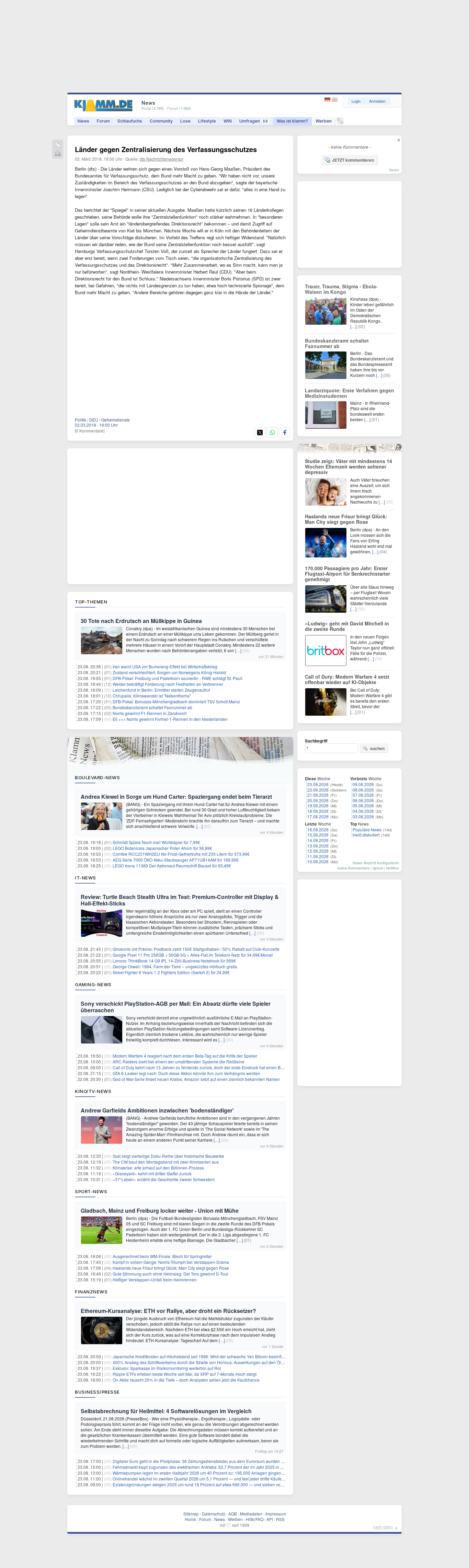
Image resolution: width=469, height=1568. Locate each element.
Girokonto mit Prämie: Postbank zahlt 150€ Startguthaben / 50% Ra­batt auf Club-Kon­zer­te (196, 949)
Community (161, 121)
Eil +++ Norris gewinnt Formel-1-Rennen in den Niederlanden (170, 719)
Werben (324, 121)
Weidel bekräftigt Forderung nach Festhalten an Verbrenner (168, 684)
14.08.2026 (318, 840)
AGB (232, 1514)
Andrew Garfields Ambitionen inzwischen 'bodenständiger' (157, 1110)
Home (190, 1519)
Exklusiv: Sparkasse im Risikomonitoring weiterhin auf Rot (167, 1368)
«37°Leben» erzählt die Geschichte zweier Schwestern (164, 1179)
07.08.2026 (363, 795)
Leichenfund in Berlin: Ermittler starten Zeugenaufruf (161, 690)
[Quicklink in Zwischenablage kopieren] (57, 145)
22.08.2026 (318, 790)
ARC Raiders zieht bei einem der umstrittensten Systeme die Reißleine (178, 1061)
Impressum (275, 1514)
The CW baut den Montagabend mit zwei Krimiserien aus (166, 1162)
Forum (103, 121)
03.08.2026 (363, 816)
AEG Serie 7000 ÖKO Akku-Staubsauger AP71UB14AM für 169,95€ (176, 860)
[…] (238, 650)
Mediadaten (251, 1514)
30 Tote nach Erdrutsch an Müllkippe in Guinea (141, 621)
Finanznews (91, 1291)
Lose (185, 121)
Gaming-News (93, 984)
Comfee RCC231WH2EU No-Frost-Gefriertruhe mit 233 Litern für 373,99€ (181, 854)
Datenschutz (213, 1514)
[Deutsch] (328, 99)
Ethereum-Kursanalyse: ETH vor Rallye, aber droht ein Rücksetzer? (168, 1311)
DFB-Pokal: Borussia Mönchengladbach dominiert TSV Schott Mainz (176, 701)
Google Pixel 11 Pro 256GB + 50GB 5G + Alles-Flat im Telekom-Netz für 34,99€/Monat (193, 955)
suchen (377, 748)
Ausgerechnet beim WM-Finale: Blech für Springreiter (162, 1256)
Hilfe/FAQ (254, 1519)
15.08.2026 (318, 835)
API (269, 1519)
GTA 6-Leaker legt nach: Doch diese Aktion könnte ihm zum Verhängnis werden (186, 1073)
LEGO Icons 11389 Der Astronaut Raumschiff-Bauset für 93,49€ (172, 865)
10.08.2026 (318, 861)
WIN (228, 121)
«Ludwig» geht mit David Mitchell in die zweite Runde (347, 626)
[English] (335, 99)
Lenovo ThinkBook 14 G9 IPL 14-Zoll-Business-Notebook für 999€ (174, 961)
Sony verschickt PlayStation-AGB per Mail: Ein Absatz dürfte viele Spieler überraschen (176, 1007)
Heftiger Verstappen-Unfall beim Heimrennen (155, 1279)
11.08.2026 (318, 856)
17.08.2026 (318, 816)
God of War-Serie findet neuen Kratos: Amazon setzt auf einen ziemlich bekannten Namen (196, 1079)
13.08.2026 (318, 846)
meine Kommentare (353, 868)
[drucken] (57, 154)
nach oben (383, 1527)
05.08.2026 (363, 805)
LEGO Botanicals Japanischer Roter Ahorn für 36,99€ (162, 848)
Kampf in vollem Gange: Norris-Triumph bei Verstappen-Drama (171, 1262)
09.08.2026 (363, 784)
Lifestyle (207, 121)
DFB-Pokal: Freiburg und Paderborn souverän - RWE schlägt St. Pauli (177, 678)
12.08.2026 (318, 851)
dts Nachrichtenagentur (161, 159)
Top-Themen (91, 601)
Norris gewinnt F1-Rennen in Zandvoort (149, 713)
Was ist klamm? (292, 121)
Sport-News (91, 1191)
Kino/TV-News (93, 1091)
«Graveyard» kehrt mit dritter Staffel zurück (152, 1173)
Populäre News (367, 829)
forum (394, 169)
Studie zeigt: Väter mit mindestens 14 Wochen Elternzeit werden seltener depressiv (348, 466)
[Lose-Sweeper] (340, 122)
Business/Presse (97, 1392)
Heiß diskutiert (366, 835)
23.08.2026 (318, 784)
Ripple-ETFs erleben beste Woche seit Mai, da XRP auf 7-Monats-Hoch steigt (184, 1374)
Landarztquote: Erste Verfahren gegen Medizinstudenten (349, 393)
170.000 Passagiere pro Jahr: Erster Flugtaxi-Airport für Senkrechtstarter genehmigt (347, 574)
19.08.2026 (318, 805)
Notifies (392, 868)
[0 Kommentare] (89, 431)
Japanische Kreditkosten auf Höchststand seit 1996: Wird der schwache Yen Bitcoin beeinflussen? (204, 1356)
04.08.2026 (363, 811)
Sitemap (191, 1514)
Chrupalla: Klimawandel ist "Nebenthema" (152, 696)
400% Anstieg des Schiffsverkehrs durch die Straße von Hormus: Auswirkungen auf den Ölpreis (201, 1362)
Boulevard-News (97, 777)
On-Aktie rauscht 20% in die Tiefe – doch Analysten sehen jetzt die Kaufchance (186, 1380)
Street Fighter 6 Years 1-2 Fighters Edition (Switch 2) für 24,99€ (171, 972)
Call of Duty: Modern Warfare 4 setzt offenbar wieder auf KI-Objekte (347, 679)
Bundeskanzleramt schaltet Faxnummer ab (152, 707)
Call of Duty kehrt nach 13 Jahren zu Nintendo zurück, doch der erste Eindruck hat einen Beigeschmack (209, 1067)
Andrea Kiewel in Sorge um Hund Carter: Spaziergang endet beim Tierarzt (176, 796)
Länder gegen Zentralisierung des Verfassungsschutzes (166, 149)
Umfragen (253, 121)
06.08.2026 (363, 800)
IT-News (85, 877)
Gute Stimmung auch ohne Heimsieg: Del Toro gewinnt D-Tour (170, 1274)
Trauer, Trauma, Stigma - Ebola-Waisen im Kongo (341, 289)
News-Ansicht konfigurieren (376, 862)
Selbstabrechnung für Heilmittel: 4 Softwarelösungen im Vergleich (166, 1411)
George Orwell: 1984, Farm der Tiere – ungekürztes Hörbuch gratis (175, 966)
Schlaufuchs (129, 121)
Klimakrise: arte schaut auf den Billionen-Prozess (158, 1168)
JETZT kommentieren (353, 160)
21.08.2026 (318, 795)
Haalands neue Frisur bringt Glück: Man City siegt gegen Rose (171, 1268)
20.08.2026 (318, 800)
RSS (280, 1519)
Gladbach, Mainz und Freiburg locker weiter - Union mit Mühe (160, 1210)
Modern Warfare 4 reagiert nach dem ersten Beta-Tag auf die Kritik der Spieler (185, 1056)
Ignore (378, 868)
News (83, 121)
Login (356, 101)
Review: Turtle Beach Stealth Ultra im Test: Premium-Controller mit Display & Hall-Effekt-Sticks (180, 900)
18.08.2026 (318, 811)
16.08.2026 (318, 829)
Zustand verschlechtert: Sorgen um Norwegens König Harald (169, 672)
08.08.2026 (363, 790)
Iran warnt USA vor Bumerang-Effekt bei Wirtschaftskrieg (165, 666)
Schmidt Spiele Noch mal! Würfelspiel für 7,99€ (156, 842)
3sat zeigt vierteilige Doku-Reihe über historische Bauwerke (168, 1156)
